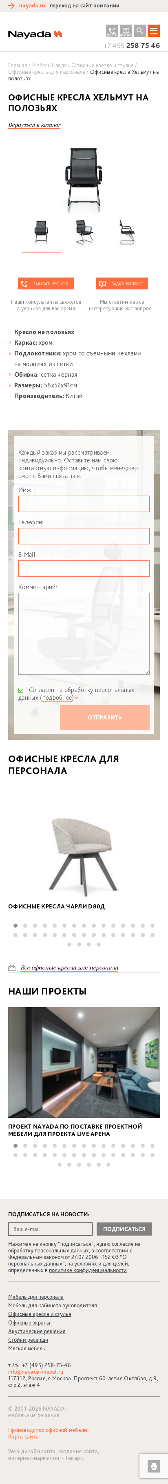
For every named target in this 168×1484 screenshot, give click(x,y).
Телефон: (31, 522)
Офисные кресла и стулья (39, 1314)
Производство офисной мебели (48, 1430)
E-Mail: (27, 554)
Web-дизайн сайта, (33, 1451)
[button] (15, 926)
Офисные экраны (29, 1322)
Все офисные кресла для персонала (69, 967)
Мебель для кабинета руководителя (52, 1305)
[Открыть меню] (154, 31)
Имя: (24, 490)
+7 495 (132, 45)
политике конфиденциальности (88, 1270)
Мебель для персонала (36, 1296)
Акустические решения (37, 1331)
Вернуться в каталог (34, 125)
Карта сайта (23, 1436)
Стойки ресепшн (28, 1339)
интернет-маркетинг (34, 1457)
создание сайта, (78, 1451)
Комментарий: (37, 587)
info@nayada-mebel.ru (36, 1371)
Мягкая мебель (26, 1348)
